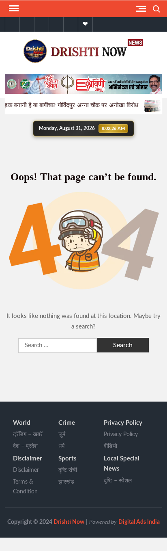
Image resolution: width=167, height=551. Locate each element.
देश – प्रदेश (25, 446)
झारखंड (66, 482)
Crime (66, 423)
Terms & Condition (25, 487)
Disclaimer (27, 459)
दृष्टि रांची (67, 470)
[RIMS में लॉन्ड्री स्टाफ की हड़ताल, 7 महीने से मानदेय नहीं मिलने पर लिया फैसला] (149, 105)
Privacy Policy (123, 423)
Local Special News (121, 464)
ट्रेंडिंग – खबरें (28, 434)
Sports (67, 459)
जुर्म (61, 434)
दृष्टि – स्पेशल (118, 481)
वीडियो (110, 446)
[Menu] (13, 8)
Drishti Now (69, 522)
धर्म (61, 446)
